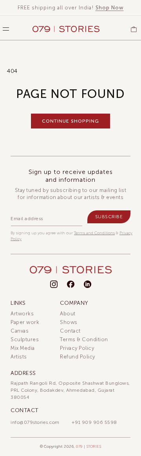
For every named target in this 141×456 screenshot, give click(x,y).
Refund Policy (77, 357)
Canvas (20, 331)
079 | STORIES (88, 446)
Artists (19, 357)
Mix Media (23, 348)
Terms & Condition (84, 339)
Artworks (22, 314)
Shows (69, 322)
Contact (70, 331)
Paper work (25, 322)
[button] (4, 29)
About (68, 314)
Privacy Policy (77, 348)
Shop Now (110, 8)
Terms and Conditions (94, 233)
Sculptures (25, 339)
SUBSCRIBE (109, 216)
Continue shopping (70, 121)
